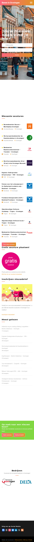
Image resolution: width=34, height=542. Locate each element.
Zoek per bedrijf (19, 435)
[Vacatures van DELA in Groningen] (8, 482)
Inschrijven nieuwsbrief (8, 314)
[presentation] (2, 487)
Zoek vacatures (7, 435)
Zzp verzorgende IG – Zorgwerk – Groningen (14, 363)
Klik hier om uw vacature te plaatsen (12, 274)
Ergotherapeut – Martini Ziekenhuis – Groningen (15, 356)
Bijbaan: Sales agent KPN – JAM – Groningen (14, 371)
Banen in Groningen (11, 3)
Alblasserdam (19, 540)
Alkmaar (25, 540)
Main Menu (31, 2)
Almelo (30, 540)
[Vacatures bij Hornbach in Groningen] (25, 482)
